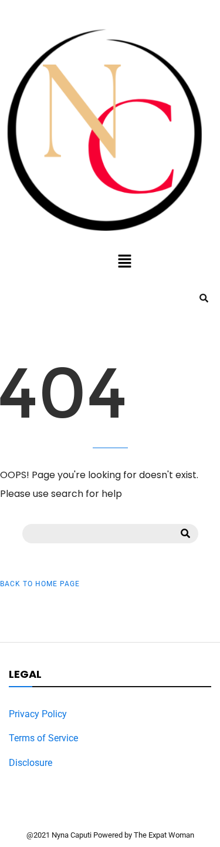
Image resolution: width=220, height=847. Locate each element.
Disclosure (30, 762)
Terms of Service (43, 738)
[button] (124, 262)
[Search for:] (110, 532)
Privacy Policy (38, 714)
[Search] (185, 533)
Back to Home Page (40, 584)
